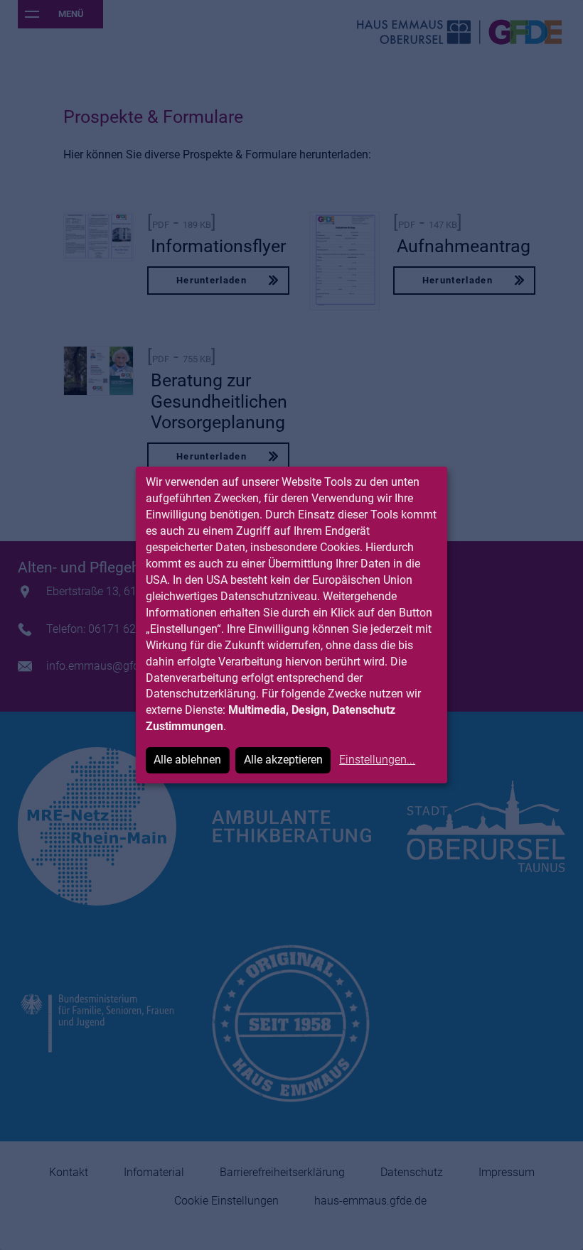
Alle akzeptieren (283, 759)
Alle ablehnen (187, 759)
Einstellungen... (377, 759)
